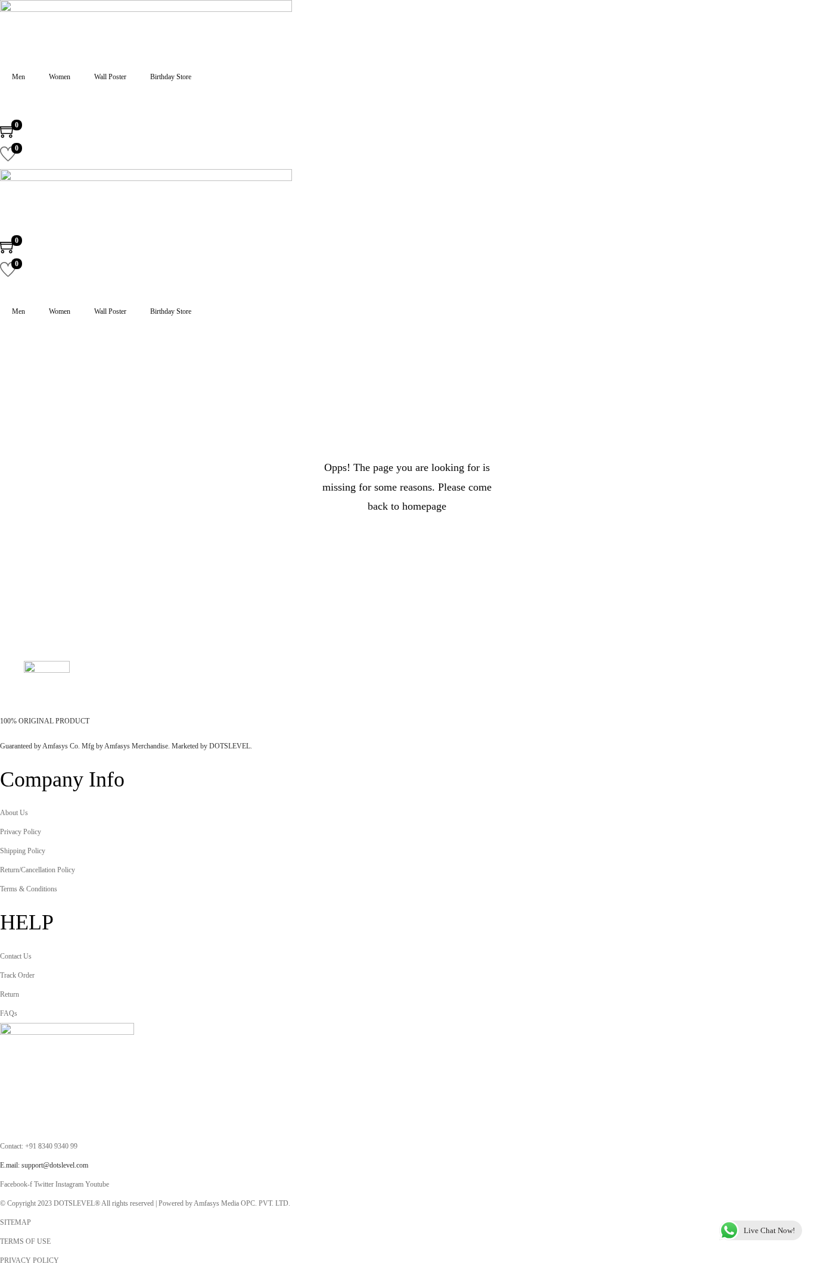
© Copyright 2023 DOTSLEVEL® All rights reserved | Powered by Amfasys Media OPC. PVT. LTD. (145, 1203)
